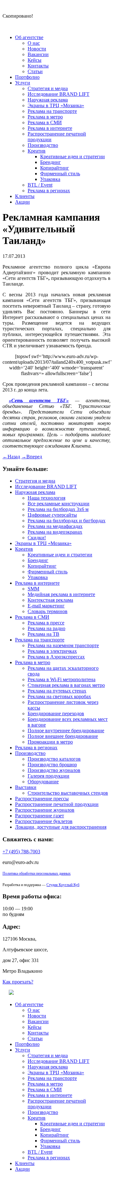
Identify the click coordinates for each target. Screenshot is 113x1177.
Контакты (38, 65)
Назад (11, 456)
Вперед (31, 456)
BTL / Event (40, 185)
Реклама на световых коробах (59, 696)
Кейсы (34, 60)
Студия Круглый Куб (62, 885)
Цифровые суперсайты (52, 515)
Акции (22, 202)
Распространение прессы (42, 798)
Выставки (25, 787)
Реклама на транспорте (52, 111)
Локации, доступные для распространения (60, 827)
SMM (33, 588)
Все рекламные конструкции (58, 503)
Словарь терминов (47, 611)
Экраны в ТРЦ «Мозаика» (56, 105)
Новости (37, 48)
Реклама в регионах (49, 190)
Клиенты (25, 196)
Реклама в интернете (50, 128)
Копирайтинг (54, 168)
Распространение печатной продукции (57, 804)
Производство (43, 145)
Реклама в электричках (52, 651)
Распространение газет (39, 815)
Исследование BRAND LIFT (58, 94)
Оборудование (43, 781)
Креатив (37, 151)
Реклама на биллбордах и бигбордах (66, 520)
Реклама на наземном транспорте (63, 645)
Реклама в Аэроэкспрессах (56, 656)
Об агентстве (29, 37)
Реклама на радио (46, 628)
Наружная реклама (48, 99)
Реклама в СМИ (45, 122)
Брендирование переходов (56, 713)
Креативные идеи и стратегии (72, 156)
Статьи (35, 71)
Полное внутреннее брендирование (66, 730)
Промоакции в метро (50, 742)
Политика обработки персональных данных (37, 873)
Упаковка (50, 179)
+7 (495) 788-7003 (21, 851)
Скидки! (37, 537)
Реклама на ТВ (43, 634)
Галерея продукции (48, 776)
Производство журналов (54, 770)
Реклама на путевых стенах (57, 690)
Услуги (22, 82)
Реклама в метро (45, 116)
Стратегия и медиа (48, 88)
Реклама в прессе (46, 622)
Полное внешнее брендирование (63, 736)
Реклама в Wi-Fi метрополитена (61, 679)
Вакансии (38, 54)
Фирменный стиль (60, 173)
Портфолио (27, 77)
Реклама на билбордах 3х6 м (58, 509)
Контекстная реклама (50, 600)
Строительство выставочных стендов (68, 793)
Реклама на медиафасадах (55, 526)
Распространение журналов (44, 810)
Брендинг (50, 162)
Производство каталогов (54, 759)
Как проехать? (18, 981)
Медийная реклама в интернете (61, 594)
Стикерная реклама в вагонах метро (66, 685)
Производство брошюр (52, 764)
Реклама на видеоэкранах (55, 532)
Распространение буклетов (44, 821)
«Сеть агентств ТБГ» (39, 400)
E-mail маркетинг (46, 605)
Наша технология (46, 498)
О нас (34, 43)
